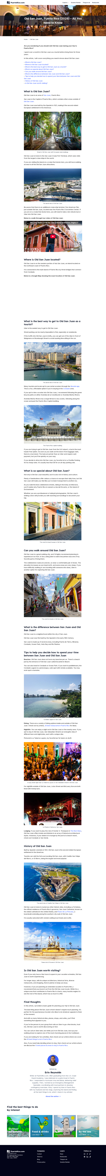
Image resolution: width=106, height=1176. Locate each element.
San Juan (47, 95)
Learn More (12, 1134)
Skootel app (75, 386)
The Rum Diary (75, 831)
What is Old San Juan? (33, 62)
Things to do (86, 2)
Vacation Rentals (76, 2)
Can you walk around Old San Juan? (39, 71)
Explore (65, 2)
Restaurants (95, 2)
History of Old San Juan (34, 81)
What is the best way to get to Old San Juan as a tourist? (46, 67)
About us (39, 1156)
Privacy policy (41, 1162)
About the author (52, 1096)
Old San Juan (29, 101)
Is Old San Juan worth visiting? (36, 83)
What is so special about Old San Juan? (40, 69)
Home (25, 39)
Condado (66, 389)
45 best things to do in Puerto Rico (39, 1039)
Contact (39, 1154)
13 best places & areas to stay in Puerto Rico (51, 1045)
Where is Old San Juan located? (37, 64)
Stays (61, 1154)
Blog (38, 1159)
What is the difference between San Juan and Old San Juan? (48, 74)
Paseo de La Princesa (65, 912)
